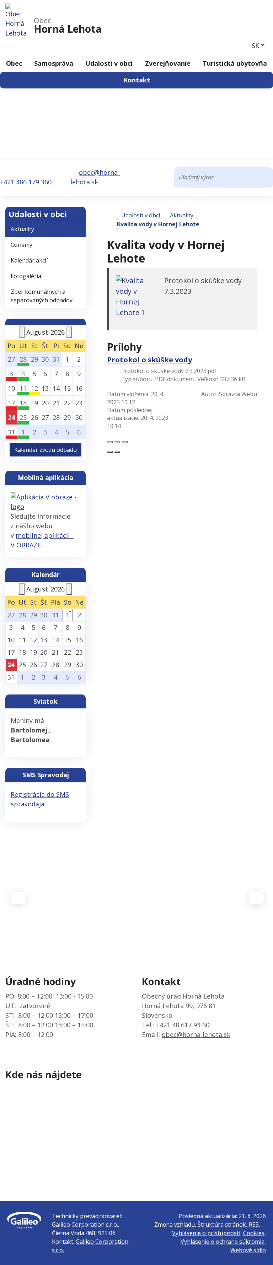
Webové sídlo (248, 1250)
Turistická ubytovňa (235, 63)
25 (23, 417)
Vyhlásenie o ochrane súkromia (222, 1241)
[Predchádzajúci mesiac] (22, 332)
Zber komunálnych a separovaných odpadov (42, 296)
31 (11, 432)
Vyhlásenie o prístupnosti (206, 1233)
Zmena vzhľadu (174, 1224)
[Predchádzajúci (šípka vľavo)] (110, 452)
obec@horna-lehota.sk (196, 1034)
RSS (254, 1224)
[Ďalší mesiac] (69, 332)
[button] (258, 45)
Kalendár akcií (29, 260)
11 (23, 388)
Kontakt (136, 80)
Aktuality (181, 215)
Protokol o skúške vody (149, 359)
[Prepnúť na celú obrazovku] (117, 442)
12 (34, 388)
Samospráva (53, 63)
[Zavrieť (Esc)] (110, 442)
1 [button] (67, 615)
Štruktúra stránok (222, 1224)
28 (23, 359)
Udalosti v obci (109, 63)
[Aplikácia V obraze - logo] (45, 501)
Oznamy (21, 245)
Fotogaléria (26, 276)
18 (23, 403)
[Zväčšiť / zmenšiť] (125, 442)
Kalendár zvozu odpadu (45, 450)
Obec (14, 63)
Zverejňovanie (168, 63)
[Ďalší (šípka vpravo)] (117, 452)
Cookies (253, 1233)
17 (11, 403)
